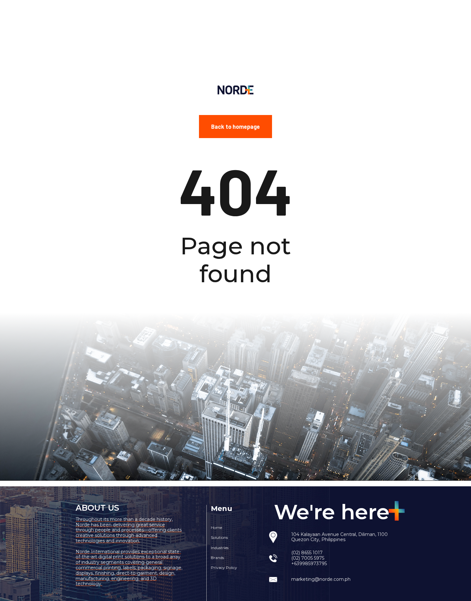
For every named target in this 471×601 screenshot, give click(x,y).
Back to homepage (235, 126)
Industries (219, 548)
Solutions (219, 537)
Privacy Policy (224, 567)
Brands (217, 558)
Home (216, 527)
